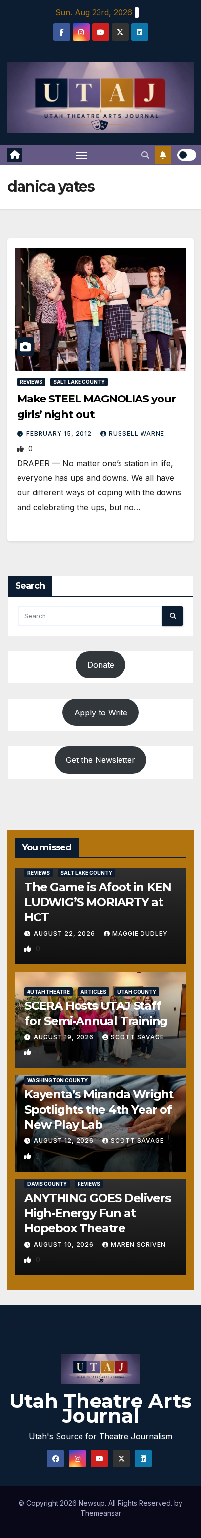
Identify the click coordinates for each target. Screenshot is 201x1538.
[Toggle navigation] (82, 155)
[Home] (14, 155)
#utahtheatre (48, 992)
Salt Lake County (79, 382)
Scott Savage (137, 1037)
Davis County (47, 1184)
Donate (100, 664)
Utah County (136, 992)
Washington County (57, 1080)
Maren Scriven (138, 1244)
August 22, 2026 (65, 933)
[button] (145, 155)
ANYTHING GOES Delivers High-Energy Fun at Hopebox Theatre (97, 1213)
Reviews (31, 382)
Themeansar (100, 1513)
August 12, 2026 (65, 1140)
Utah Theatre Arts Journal (100, 1408)
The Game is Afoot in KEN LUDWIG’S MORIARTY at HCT (97, 902)
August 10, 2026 (65, 1244)
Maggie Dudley (140, 933)
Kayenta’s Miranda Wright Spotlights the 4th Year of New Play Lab (98, 1109)
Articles (93, 992)
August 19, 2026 (65, 1037)
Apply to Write (100, 712)
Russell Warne (136, 433)
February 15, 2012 (60, 433)
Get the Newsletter (100, 760)
